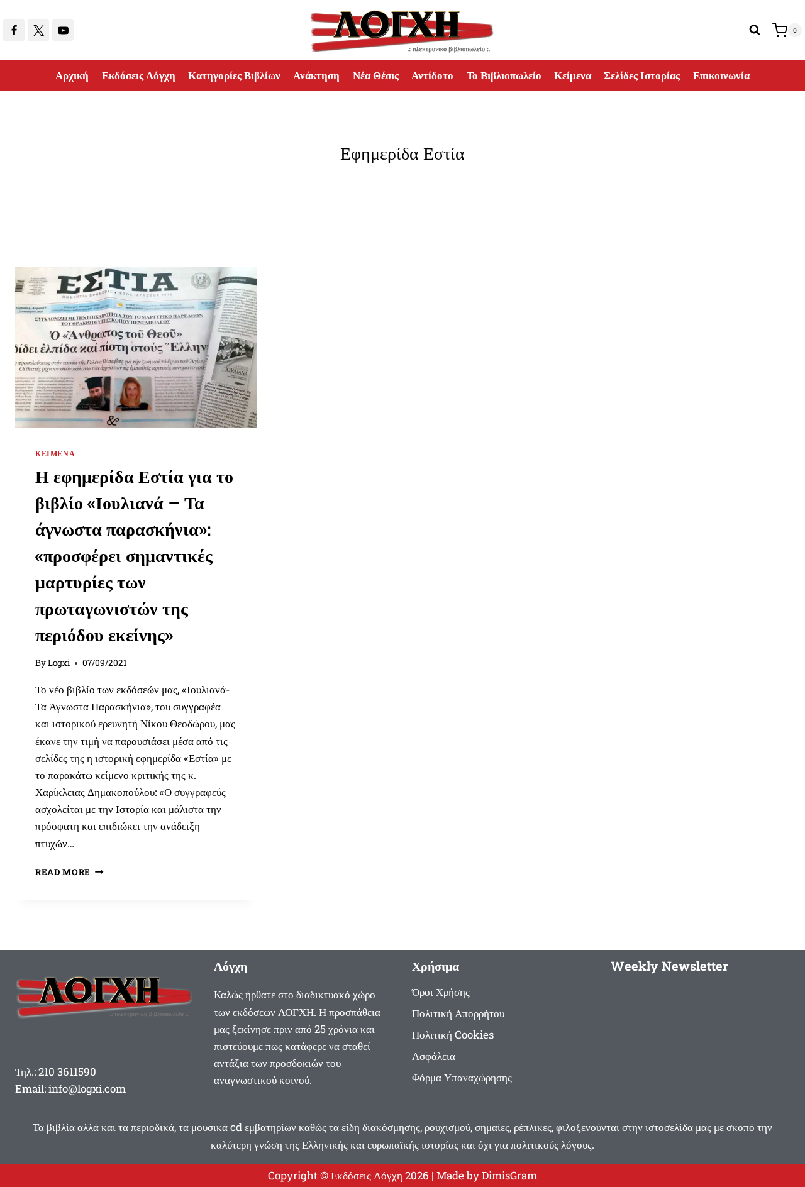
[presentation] (136, 347)
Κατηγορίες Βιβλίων (234, 75)
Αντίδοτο (432, 75)
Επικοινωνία (721, 75)
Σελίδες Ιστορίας (642, 75)
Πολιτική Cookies (453, 1034)
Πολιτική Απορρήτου (458, 1013)
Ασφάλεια (433, 1056)
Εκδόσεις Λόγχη (138, 75)
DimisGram (509, 1175)
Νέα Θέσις (376, 75)
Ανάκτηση (316, 75)
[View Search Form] (754, 30)
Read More (69, 872)
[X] (38, 30)
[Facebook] (14, 30)
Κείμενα (572, 75)
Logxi (59, 662)
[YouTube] (63, 30)
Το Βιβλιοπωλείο (504, 75)
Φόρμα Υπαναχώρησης (462, 1077)
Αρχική (72, 75)
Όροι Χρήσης (441, 992)
